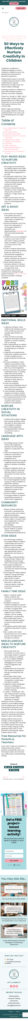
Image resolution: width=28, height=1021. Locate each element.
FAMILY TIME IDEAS (10, 146)
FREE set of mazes (20, 274)
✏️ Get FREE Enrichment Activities (13, 962)
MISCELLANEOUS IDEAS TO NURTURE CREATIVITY (12, 148)
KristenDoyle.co (14, 1016)
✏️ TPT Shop (9, 959)
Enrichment (14, 1001)
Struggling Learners (14, 1005)
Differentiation (20, 36)
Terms (17, 1011)
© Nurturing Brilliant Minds (10, 1014)
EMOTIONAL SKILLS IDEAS (12, 134)
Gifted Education (14, 1003)
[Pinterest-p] (11, 986)
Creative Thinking (8, 36)
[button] (3, 8)
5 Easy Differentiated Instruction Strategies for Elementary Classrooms (14, 942)
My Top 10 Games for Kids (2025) (13, 899)
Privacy (11, 1011)
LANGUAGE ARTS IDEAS (12, 140)
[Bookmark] (17, 986)
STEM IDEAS (8, 144)
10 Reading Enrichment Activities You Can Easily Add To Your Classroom (13, 920)
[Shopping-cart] (14, 986)
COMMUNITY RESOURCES (12, 142)
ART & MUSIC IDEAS (10, 132)
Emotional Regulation (10, 38)
